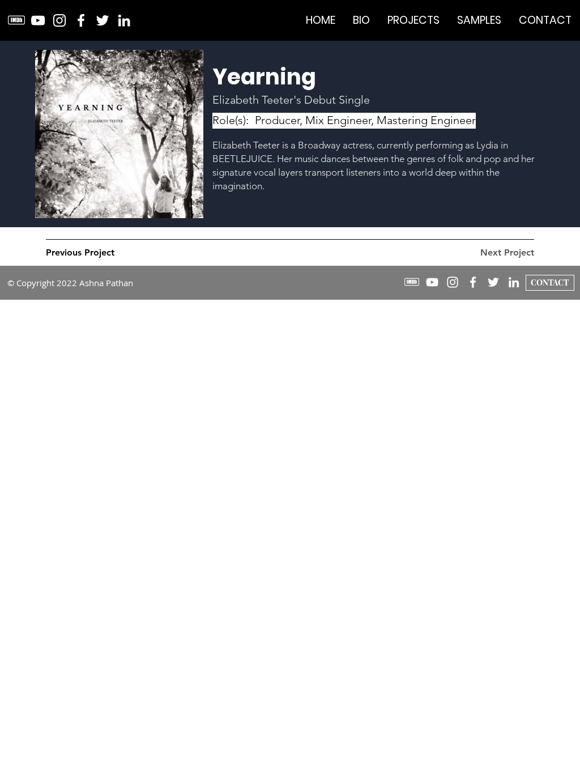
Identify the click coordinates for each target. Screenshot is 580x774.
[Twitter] (102, 20)
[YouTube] (37, 20)
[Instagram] (59, 20)
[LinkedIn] (124, 20)
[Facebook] (80, 20)
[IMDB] (16, 20)
